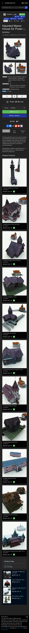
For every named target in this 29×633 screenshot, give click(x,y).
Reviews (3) (23, 131)
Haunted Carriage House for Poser (12, 260)
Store (23, 16)
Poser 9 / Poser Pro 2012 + (14, 80)
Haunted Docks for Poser (9, 333)
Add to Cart (15, 112)
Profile (17, 16)
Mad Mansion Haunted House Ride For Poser (14, 551)
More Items (14, 131)
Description (6, 131)
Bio (6, 20)
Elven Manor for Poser (17, 596)
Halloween (22, 87)
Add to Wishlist (14, 115)
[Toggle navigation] (3, 3)
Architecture (17, 85)
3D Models (12, 87)
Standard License (14, 89)
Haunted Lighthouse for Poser (10, 188)
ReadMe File (7, 565)
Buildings (23, 85)
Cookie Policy (20, 628)
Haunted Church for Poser (9, 405)
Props (17, 87)
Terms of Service (5, 628)
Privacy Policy (4, 629)
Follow (22, 14)
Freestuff (14, 18)
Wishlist (21, 18)
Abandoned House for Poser (10, 514)
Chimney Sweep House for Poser (19, 588)
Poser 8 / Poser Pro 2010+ (14, 76)
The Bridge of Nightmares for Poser (18, 572)
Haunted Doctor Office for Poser (11, 224)
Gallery (7, 18)
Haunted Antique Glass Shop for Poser (13, 369)
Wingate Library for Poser (9, 478)
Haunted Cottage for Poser (10, 297)
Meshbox (6, 32)
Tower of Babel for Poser (18, 579)
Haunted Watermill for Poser (10, 442)
